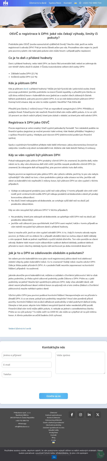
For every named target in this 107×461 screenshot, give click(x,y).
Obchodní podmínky (53, 425)
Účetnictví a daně (37, 3)
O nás (53, 440)
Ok (54, 457)
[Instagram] (80, 414)
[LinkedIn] (89, 414)
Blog (53, 437)
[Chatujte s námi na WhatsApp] (80, 3)
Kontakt (68, 3)
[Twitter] (97, 414)
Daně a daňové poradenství (53, 422)
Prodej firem (53, 433)
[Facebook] (72, 414)
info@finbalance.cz (22, 427)
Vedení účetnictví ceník (19, 328)
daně (25, 88)
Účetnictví (53, 413)
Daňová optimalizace (53, 415)
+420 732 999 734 (92, 3)
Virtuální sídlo (53, 430)
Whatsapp (22, 424)
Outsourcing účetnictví (53, 420)
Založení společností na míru (53, 428)
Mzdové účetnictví (53, 418)
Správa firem (55, 3)
